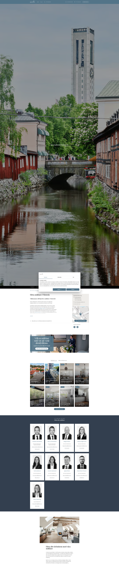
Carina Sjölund (37, 471)
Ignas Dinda (67, 471)
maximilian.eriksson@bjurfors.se (81, 475)
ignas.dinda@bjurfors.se (67, 475)
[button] (80, 314)
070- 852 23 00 (37, 449)
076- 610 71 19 (37, 477)
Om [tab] (73, 277)
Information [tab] (59, 277)
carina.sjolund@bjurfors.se (37, 475)
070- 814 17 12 (52, 477)
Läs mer (31, 315)
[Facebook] (74, 327)
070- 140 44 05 (82, 448)
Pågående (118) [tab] (54, 360)
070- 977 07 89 (52, 449)
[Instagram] (77, 327)
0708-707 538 (37, 506)
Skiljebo (41, 308)
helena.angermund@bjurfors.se (82, 445)
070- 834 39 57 (67, 477)
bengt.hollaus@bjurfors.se (67, 445)
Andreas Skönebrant (37, 441)
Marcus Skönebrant (52, 441)
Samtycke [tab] (45, 277)
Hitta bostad (48, 1)
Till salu (32, 287)
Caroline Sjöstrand (52, 471)
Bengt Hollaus (67, 441)
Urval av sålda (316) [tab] (62, 360)
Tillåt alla (72, 289)
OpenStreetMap (82, 306)
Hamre (44, 308)
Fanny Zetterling (37, 499)
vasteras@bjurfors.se (80, 302)
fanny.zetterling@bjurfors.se (37, 503)
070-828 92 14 (82, 477)
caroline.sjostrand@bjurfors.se (52, 475)
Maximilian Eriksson (81, 471)
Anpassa (58, 289)
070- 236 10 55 (67, 448)
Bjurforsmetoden (38, 312)
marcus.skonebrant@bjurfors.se (52, 446)
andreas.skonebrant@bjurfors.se (37, 446)
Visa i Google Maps (79, 321)
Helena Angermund (81, 441)
